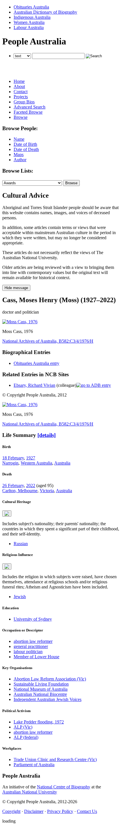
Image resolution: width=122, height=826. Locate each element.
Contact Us (87, 811)
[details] (46, 435)
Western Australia (36, 463)
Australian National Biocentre (40, 694)
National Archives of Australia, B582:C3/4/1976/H (47, 341)
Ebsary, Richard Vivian (34, 385)
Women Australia (29, 22)
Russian (21, 543)
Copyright (11, 811)
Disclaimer (33, 811)
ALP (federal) (26, 737)
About (19, 86)
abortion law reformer (33, 641)
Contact (21, 91)
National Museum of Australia (41, 689)
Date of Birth (25, 144)
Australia (62, 463)
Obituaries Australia (31, 7)
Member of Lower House (36, 656)
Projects (21, 96)
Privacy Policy (60, 811)
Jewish (20, 596)
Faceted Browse (28, 112)
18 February (13, 457)
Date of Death (26, 149)
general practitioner (31, 646)
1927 (30, 457)
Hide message (16, 288)
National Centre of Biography (63, 786)
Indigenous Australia (32, 17)
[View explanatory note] (6, 513)
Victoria (47, 490)
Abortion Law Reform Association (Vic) (50, 678)
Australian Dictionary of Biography (45, 12)
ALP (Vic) (23, 727)
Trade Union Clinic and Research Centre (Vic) (55, 759)
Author (20, 159)
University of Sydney (33, 619)
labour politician (28, 651)
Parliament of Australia (34, 764)
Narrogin (10, 463)
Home (19, 81)
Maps (19, 154)
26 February (13, 485)
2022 (30, 485)
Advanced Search (29, 107)
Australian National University (29, 792)
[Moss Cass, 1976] (19, 321)
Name (19, 139)
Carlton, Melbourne (19, 490)
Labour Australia (29, 27)
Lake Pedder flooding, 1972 (39, 721)
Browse (21, 117)
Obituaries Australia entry (36, 363)
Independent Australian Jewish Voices (47, 699)
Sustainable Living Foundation (41, 684)
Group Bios (24, 101)
